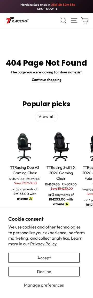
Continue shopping (46, 79)
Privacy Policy (43, 243)
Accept (44, 257)
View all (46, 116)
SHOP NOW (45, 9)
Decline (44, 271)
